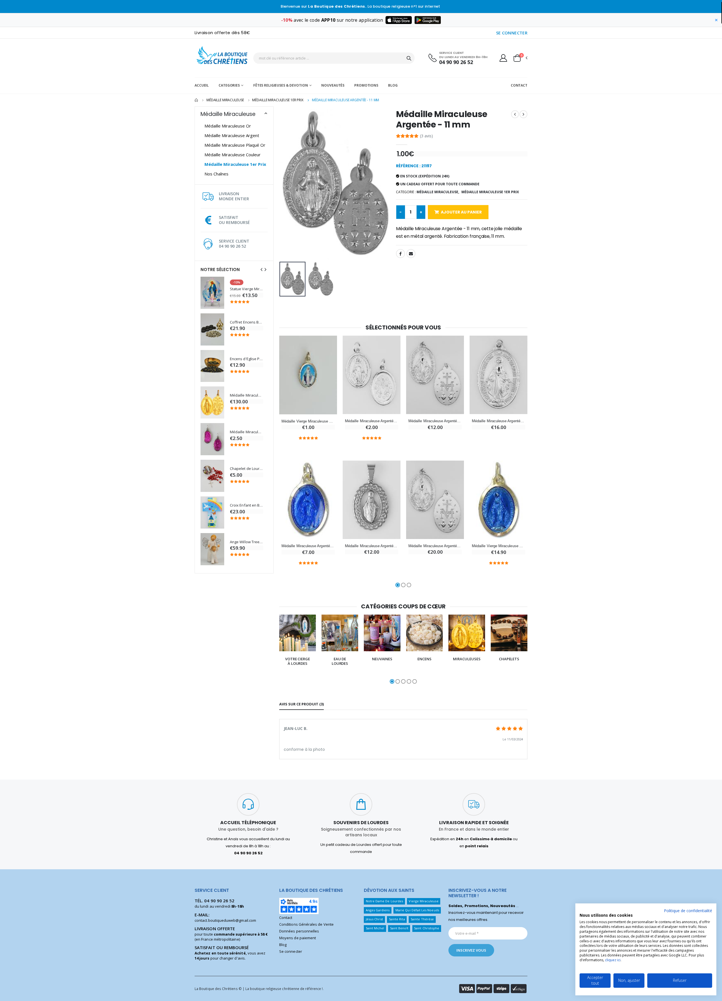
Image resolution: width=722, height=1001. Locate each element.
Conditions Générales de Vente (306, 924)
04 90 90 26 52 (456, 62)
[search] (409, 58)
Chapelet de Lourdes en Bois (246, 468)
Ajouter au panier (461, 212)
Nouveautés (332, 85)
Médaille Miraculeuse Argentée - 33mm (498, 421)
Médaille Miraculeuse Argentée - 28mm (435, 421)
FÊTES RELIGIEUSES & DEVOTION (280, 85)
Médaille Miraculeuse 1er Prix (277, 100)
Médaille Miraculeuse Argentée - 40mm (435, 546)
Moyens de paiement (297, 937)
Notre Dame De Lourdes (384, 901)
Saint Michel (375, 928)
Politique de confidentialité (688, 910)
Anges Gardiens (378, 910)
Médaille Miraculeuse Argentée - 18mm (308, 546)
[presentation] (261, 269)
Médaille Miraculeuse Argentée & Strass (371, 546)
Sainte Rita (397, 919)
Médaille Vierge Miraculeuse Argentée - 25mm (498, 546)
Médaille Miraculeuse (225, 100)
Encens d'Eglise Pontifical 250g (246, 359)
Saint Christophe (426, 928)
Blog (393, 85)
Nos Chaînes (216, 174)
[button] (520, 58)
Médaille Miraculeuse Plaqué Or (234, 145)
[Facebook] (400, 253)
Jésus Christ (374, 919)
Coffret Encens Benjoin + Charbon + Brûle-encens (246, 322)
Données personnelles (299, 931)
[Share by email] (410, 253)
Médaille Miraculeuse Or (227, 126)
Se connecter (290, 951)
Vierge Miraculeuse (423, 901)
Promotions (366, 85)
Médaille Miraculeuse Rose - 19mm (246, 432)
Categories (229, 85)
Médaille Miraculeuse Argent (231, 135)
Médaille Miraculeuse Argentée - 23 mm (371, 421)
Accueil (202, 85)
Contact (519, 85)
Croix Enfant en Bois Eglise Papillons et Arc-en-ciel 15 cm (246, 505)
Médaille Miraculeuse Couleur (232, 154)
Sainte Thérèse (422, 919)
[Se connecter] (503, 57)
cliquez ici (612, 960)
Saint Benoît (399, 928)
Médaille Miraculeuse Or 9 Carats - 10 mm (246, 395)
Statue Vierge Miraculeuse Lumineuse (246, 289)
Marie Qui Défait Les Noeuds (417, 910)
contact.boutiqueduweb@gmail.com (225, 920)
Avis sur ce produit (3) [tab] (301, 704)
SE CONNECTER (512, 33)
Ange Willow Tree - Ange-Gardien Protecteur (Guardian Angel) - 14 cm (246, 542)
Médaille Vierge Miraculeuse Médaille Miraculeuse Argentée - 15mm (308, 421)
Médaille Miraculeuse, (438, 192)
